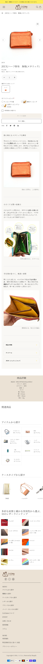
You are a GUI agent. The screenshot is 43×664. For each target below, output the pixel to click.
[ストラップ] (28, 451)
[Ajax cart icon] (40, 7)
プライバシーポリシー (9, 646)
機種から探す (6, 594)
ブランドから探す (8, 605)
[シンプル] (24, 488)
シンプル (24, 498)
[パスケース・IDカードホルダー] (6, 441)
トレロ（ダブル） (13, 531)
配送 (7, 71)
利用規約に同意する (10, 110)
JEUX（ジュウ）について (13, 360)
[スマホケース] (7, 432)
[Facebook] (5, 579)
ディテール (9, 353)
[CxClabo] (21, 7)
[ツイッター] (10, 125)
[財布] (28, 432)
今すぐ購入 (21, 121)
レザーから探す (7, 601)
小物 (17, 451)
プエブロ (10, 550)
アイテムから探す (8, 590)
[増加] (14, 77)
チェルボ (10, 521)
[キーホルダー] (8, 460)
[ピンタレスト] (14, 125)
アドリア (31, 540)
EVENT (4, 617)
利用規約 (5, 639)
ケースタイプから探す (9, 597)
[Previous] (3, 40)
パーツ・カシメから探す (10, 609)
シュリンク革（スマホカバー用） (35, 532)
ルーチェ (10, 560)
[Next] (39, 40)
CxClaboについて (8, 613)
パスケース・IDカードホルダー (15, 441)
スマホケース (16, 432)
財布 (37, 432)
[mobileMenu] (4, 7)
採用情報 (5, 625)
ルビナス (31, 550)
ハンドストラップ (7, 498)
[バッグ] (28, 441)
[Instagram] (13, 579)
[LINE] (9, 579)
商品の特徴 (9, 345)
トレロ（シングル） (35, 521)
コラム (4, 629)
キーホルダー (17, 460)
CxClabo (20, 655)
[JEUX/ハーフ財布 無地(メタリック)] (37, 24)
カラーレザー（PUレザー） (34, 561)
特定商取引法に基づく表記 (11, 642)
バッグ (37, 441)
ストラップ (37, 451)
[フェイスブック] (7, 125)
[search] (37, 7)
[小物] (8, 451)
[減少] (4, 77)
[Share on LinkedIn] (18, 125)
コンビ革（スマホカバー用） (14, 541)
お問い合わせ (6, 621)
